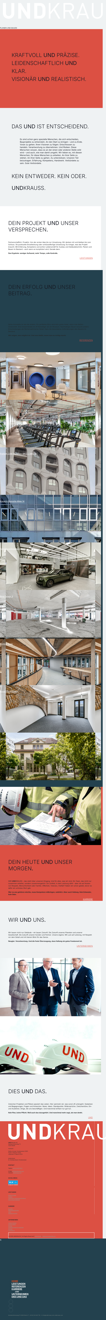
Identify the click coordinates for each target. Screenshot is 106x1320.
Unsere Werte (12, 1224)
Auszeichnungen (12, 1213)
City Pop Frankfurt (8, 358)
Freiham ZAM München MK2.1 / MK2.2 (18, 454)
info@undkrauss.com (18, 1171)
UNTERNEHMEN (85, 946)
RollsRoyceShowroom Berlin (13, 549)
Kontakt (10, 1229)
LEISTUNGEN (86, 258)
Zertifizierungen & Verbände (16, 1227)
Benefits (10, 1209)
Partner (10, 1226)
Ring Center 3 (6, 596)
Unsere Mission (12, 1223)
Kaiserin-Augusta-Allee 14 (12, 501)
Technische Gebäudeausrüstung (17, 1198)
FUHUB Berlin (6, 644)
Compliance (11, 1230)
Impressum (38, 1236)
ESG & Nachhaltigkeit (14, 1199)
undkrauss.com (17, 1172)
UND (90, 1117)
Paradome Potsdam (9, 691)
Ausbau (10, 1196)
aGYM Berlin (6, 406)
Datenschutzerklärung (48, 1236)
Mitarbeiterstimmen (13, 1210)
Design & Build (12, 1195)
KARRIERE (88, 899)
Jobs (9, 1212)
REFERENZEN (86, 340)
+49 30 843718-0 (17, 1168)
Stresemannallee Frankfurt (12, 739)
